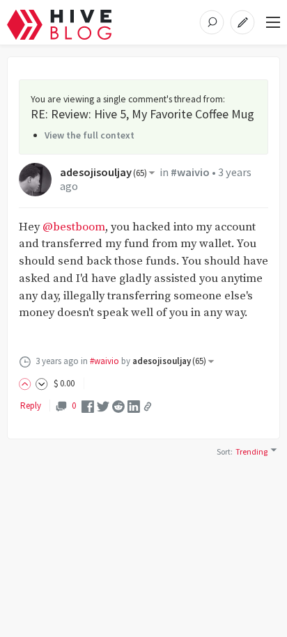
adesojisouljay (103, 172)
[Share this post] (147, 406)
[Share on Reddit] (118, 405)
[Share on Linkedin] (133, 405)
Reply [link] (30, 405)
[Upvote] (27, 383)
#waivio (190, 172)
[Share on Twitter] (103, 405)
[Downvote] (42, 383)
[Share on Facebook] (88, 405)
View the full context (89, 135)
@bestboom (73, 227)
